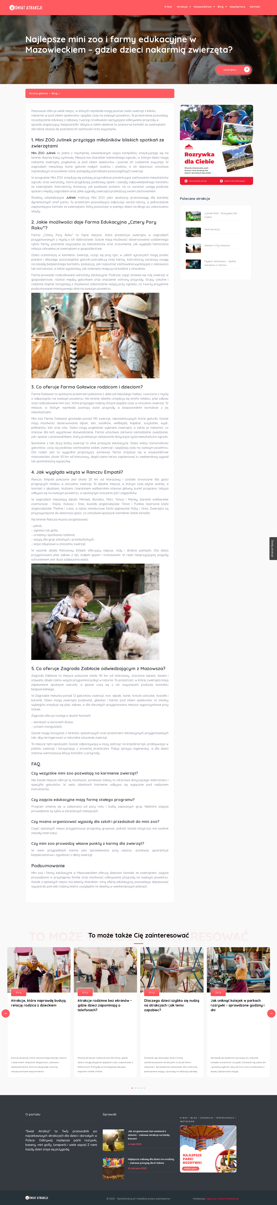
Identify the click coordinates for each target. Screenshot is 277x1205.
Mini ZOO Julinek (43, 153)
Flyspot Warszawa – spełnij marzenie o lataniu (220, 263)
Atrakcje (182, 6)
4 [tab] (141, 1088)
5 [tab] (144, 1088)
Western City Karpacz (217, 245)
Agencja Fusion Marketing (222, 1198)
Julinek (72, 197)
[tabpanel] (172, 1013)
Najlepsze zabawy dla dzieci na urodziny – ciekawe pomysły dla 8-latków (151, 1161)
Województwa (202, 6)
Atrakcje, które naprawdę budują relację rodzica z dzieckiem (38, 1002)
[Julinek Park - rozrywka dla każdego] (216, 145)
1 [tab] (132, 1088)
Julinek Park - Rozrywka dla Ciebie (220, 215)
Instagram (187, 1121)
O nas (184, 1118)
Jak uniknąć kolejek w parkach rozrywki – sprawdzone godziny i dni (237, 1005)
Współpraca (237, 6)
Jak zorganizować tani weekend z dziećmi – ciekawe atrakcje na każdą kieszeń (149, 1135)
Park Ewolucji (212, 229)
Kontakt (255, 6)
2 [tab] (135, 1088)
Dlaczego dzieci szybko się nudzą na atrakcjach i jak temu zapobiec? (171, 1005)
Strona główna (38, 93)
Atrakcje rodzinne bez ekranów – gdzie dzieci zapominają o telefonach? (105, 1005)
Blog (220, 6)
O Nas (168, 6)
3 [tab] (138, 1088)
